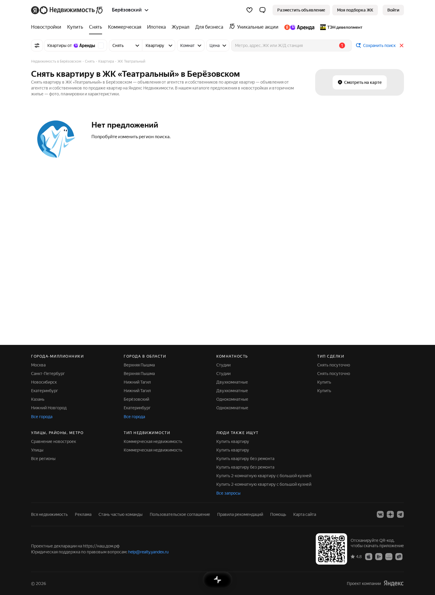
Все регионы (43, 458)
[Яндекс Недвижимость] (67, 10)
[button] (262, 10)
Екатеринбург (44, 390)
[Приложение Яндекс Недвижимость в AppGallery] (388, 556)
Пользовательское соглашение (180, 514)
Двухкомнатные (232, 382)
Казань (37, 399)
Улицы (37, 450)
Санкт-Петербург (48, 373)
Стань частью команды (121, 514)
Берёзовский (136, 399)
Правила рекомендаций (240, 514)
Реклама (83, 514)
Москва (38, 365)
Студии (223, 365)
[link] (393, 10)
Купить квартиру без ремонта (245, 458)
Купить (324, 382)
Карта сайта (304, 514)
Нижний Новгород (49, 407)
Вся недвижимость (49, 514)
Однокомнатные (232, 399)
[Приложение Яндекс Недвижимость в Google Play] (378, 556)
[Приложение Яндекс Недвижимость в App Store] (368, 556)
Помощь (278, 514)
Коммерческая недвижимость (153, 441)
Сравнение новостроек (53, 441)
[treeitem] (47, 27)
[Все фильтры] (37, 45)
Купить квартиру (232, 441)
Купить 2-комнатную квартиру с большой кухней (263, 475)
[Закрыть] (401, 45)
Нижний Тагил (137, 382)
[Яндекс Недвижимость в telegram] (400, 514)
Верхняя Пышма (139, 365)
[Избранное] (249, 10)
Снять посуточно (333, 365)
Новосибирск (44, 382)
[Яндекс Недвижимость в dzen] (390, 514)
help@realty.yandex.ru (148, 552)
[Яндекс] (393, 583)
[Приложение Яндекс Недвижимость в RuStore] (398, 556)
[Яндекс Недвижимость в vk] (380, 514)
